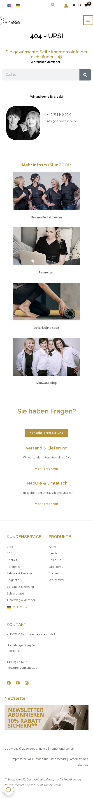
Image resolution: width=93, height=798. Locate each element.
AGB (31, 759)
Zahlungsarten (16, 593)
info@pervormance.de (61, 121)
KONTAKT (17, 624)
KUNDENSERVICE (24, 536)
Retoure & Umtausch (20, 573)
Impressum (19, 759)
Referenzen (14, 567)
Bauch (53, 553)
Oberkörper (56, 567)
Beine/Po (55, 560)
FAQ (10, 553)
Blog (10, 547)
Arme (52, 547)
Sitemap (82, 764)
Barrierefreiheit (78, 759)
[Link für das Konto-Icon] (66, 6)
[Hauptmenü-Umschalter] (88, 20)
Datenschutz (58, 759)
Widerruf (42, 759)
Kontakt (12, 560)
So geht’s (13, 580)
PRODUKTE (60, 536)
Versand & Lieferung (20, 587)
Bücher (53, 573)
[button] (53, 5)
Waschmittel (57, 580)
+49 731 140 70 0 (58, 115)
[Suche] (85, 74)
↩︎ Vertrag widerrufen (21, 600)
